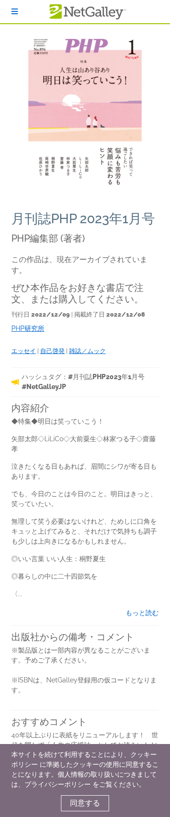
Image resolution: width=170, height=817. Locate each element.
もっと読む (142, 613)
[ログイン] (15, 12)
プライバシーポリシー (58, 784)
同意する (85, 803)
